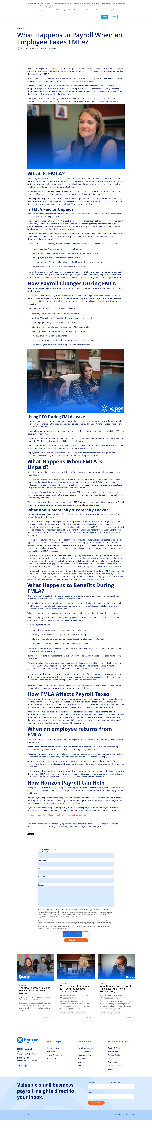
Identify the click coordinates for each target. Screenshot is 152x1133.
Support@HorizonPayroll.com (29, 1060)
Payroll (62, 1013)
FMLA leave (58, 68)
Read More (48, 1017)
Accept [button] (105, 16)
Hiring (110, 1013)
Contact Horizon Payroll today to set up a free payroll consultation (57, 815)
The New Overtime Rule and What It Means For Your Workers (34, 991)
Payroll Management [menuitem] (86, 1048)
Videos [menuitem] (110, 1069)
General (70, 1013)
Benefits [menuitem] (81, 1062)
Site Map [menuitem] (31, 1115)
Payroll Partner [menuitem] (53, 1048)
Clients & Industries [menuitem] (54, 1055)
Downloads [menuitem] (112, 1062)
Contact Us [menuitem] (51, 1059)
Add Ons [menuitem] (81, 1066)
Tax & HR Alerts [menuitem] (114, 1048)
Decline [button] (113, 16)
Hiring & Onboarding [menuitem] (85, 1055)
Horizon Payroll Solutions (29, 48)
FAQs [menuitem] (110, 1059)
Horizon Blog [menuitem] (113, 1052)
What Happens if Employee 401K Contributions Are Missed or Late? (74, 989)
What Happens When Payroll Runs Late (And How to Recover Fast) (115, 989)
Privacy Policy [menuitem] (20, 1115)
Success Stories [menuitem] (114, 1055)
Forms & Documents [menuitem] (116, 1066)
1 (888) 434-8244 (24, 1058)
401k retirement (81, 1013)
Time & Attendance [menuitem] (85, 1052)
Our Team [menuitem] (51, 1052)
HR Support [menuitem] (82, 1059)
